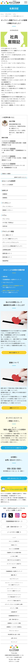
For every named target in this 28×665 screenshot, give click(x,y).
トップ (14, 537)
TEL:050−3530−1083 (14, 659)
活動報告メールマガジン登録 (14, 623)
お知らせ (5, 190)
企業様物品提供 (6, 250)
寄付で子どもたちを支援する (14, 560)
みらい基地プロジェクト (13, 286)
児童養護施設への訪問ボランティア (12, 279)
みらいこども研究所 (8, 181)
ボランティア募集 (14, 608)
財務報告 (4, 197)
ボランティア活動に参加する (14, 600)
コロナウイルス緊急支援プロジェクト (12, 246)
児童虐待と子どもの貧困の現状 (14, 552)
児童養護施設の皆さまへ (13, 521)
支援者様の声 (14, 612)
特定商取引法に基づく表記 (14, 634)
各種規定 (4, 194)
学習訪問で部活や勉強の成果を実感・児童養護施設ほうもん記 (14, 144)
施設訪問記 (5, 261)
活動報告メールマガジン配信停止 (14, 627)
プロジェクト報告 (8, 231)
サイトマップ (14, 642)
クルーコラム (5, 219)
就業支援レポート (7, 253)
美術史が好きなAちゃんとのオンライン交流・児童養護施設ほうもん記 (13, 166)
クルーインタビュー (7, 206)
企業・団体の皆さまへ (13, 527)
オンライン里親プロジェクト (10, 239)
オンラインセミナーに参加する (13, 448)
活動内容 (5, 276)
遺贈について (13, 408)
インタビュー (6, 203)
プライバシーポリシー (14, 630)
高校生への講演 (6, 173)
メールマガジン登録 (13, 532)
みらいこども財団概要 (14, 549)
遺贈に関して (14, 575)
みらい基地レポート (7, 235)
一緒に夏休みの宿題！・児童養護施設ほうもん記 (14, 151)
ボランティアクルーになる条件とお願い (14, 604)
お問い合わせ (14, 638)
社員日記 (4, 226)
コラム (4, 215)
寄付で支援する (13, 352)
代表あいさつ (14, 545)
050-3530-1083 (14, 468)
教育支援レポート (7, 257)
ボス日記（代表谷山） (8, 222)
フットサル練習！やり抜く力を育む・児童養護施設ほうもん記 (14, 159)
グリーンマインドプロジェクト (10, 242)
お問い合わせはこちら (13, 478)
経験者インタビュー (7, 210)
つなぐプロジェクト (8, 282)
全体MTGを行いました (20, 177)
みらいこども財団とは (14, 541)
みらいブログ (12, 141)
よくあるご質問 (14, 556)
